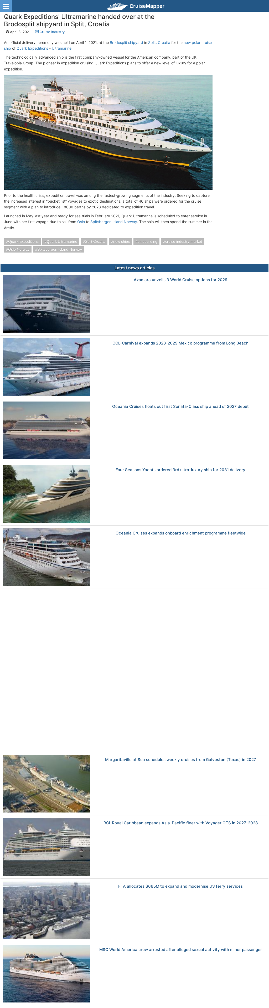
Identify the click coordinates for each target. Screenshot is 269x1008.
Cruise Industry (52, 32)
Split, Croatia (159, 42)
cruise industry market (183, 241)
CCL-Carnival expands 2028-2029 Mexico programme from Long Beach (180, 343)
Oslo (81, 221)
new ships (121, 241)
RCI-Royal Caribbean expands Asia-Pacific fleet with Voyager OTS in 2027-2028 (181, 823)
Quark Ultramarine (61, 241)
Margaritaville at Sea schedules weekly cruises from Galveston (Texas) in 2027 (180, 760)
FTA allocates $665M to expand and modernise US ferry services (180, 886)
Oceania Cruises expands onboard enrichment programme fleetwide (181, 533)
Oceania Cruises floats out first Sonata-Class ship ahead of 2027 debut (180, 406)
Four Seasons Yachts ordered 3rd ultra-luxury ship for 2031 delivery (180, 470)
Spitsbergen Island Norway (113, 221)
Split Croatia (95, 241)
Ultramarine (61, 48)
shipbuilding (147, 241)
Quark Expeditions (32, 48)
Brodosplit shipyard (126, 42)
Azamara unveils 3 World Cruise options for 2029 (180, 280)
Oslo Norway (18, 249)
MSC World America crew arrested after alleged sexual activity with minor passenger (180, 950)
